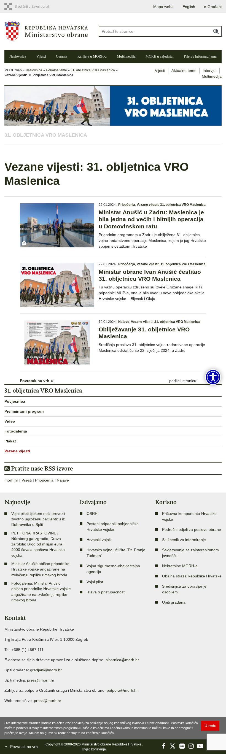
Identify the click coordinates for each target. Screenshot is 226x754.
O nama (61, 56)
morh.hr (11, 480)
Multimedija (126, 56)
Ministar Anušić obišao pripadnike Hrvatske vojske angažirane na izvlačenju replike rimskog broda (40, 569)
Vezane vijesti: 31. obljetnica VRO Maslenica (171, 205)
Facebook (163, 746)
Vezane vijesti (17, 451)
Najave (123, 322)
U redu (210, 725)
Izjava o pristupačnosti (106, 592)
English (188, 6)
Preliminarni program (24, 411)
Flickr (182, 746)
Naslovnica (17, 56)
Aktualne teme (56, 70)
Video (9, 421)
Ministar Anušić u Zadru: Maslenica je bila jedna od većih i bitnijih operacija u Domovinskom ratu (151, 219)
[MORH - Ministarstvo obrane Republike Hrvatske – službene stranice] (46, 30)
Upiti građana (173, 602)
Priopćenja (126, 205)
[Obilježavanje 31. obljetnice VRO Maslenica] (57, 342)
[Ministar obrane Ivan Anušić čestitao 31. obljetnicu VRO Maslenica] (57, 285)
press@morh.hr (40, 680)
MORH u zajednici (160, 56)
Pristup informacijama (200, 56)
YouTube (200, 746)
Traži (216, 31)
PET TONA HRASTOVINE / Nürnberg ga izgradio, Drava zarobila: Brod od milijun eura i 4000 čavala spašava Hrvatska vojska (38, 544)
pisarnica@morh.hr (122, 660)
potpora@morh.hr (122, 690)
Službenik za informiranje (184, 539)
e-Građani (213, 6)
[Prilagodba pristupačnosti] (213, 377)
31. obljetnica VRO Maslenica (93, 70)
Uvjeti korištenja (94, 749)
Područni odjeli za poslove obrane (191, 529)
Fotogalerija (15, 431)
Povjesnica (14, 401)
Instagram (191, 746)
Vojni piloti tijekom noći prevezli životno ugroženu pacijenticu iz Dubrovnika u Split (38, 519)
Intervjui (209, 70)
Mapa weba (163, 6)
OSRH (92, 513)
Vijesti (41, 56)
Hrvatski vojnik (99, 539)
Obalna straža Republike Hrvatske (192, 576)
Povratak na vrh (35, 381)
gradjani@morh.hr (46, 670)
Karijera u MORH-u (92, 56)
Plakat (10, 441)
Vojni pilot (95, 582)
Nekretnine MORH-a (180, 566)
